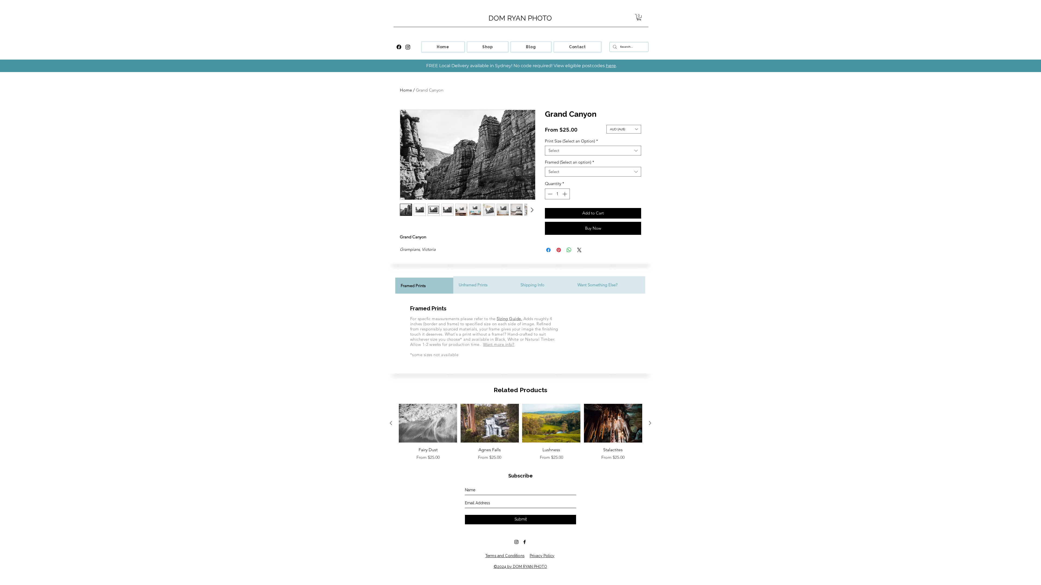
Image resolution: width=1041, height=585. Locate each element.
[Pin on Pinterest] (558, 250)
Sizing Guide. (509, 318)
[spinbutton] (557, 194)
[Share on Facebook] (548, 250)
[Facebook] (399, 47)
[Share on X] (579, 250)
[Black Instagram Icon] (516, 542)
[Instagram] (408, 47)
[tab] (424, 285)
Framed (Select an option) (569, 162)
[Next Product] (650, 423)
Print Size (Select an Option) (571, 141)
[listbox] (623, 129)
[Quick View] (428, 423)
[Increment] (565, 194)
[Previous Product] (391, 423)
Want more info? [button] (499, 344)
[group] (520, 432)
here (611, 65)
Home (406, 90)
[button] (639, 17)
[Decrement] (549, 194)
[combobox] (593, 150)
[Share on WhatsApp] (569, 250)
